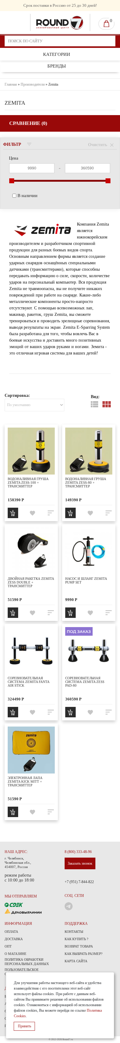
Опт (8, 946)
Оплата (11, 931)
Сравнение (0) (28, 123)
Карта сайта (76, 961)
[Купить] (13, 513)
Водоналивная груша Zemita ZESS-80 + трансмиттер (85, 482)
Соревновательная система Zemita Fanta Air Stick (28, 681)
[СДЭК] (14, 904)
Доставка (14, 939)
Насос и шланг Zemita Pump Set (86, 580)
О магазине (15, 954)
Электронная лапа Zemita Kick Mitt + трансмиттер (25, 781)
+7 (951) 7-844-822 (79, 882)
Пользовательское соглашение (22, 972)
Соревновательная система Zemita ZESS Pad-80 (84, 681)
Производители (33, 84)
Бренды (56, 66)
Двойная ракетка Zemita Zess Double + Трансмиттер (31, 582)
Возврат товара (79, 946)
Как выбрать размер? (83, 954)
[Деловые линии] (23, 911)
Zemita (53, 84)
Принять (24, 1026)
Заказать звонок (80, 863)
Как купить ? (76, 939)
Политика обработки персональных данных (27, 962)
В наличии (28, 195)
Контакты (74, 931)
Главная (11, 84)
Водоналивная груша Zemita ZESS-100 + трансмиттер (28, 482)
